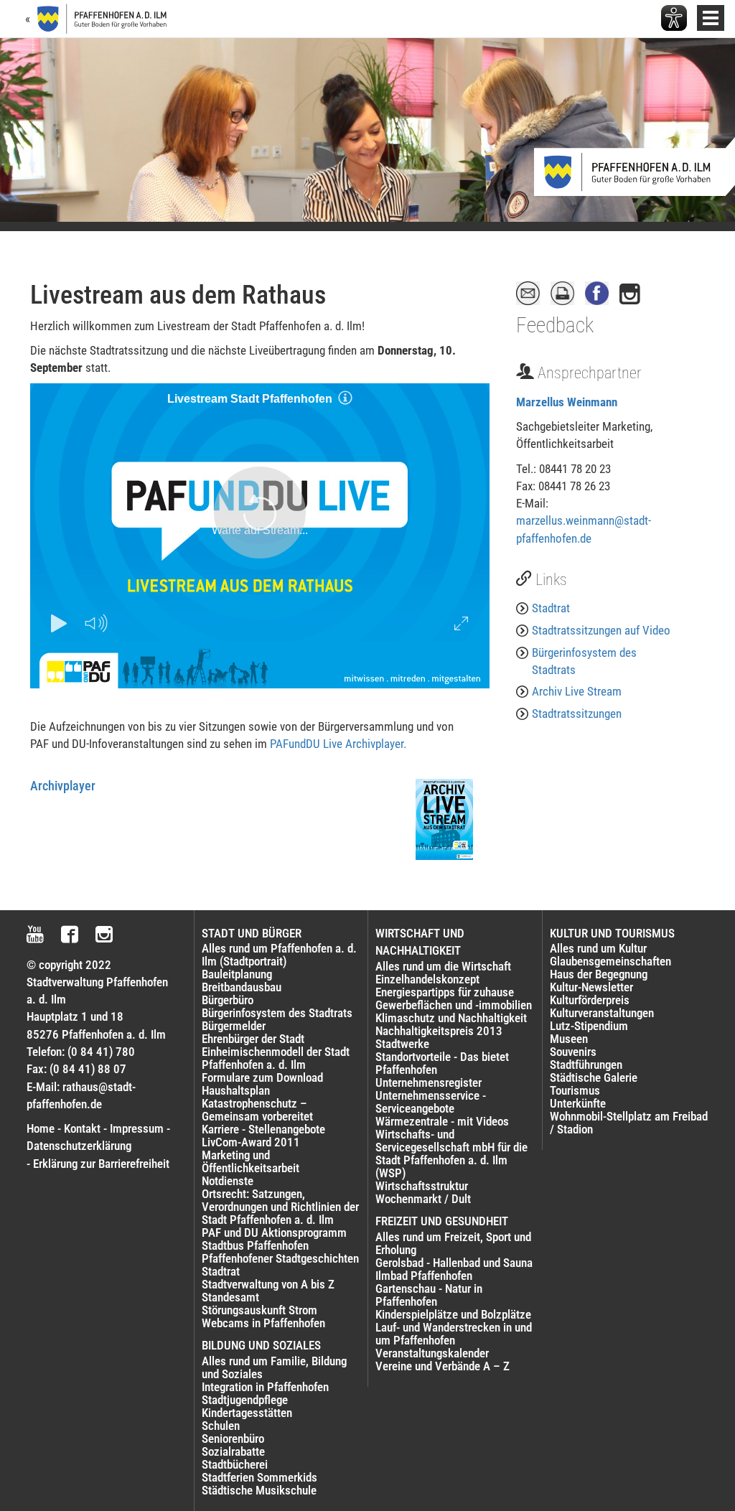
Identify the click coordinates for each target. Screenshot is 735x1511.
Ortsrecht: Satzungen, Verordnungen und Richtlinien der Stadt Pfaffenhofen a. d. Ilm (280, 1206)
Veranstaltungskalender (432, 1353)
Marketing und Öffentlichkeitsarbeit (250, 1161)
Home (41, 1128)
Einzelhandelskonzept (427, 979)
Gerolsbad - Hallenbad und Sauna (454, 1262)
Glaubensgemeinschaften (610, 961)
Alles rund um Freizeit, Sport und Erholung (453, 1243)
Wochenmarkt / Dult (423, 1198)
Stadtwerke (402, 1043)
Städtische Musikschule (259, 1490)
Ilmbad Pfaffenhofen (423, 1275)
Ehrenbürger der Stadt (253, 1038)
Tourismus (575, 1090)
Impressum (137, 1128)
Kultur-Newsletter (591, 987)
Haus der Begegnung (598, 974)
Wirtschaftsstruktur (421, 1185)
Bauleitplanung (237, 974)
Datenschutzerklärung (79, 1145)
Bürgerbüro (227, 999)
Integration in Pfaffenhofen (265, 1386)
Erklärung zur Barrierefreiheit (101, 1163)
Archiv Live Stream (577, 691)
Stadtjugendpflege (245, 1399)
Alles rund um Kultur (598, 948)
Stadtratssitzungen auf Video (601, 630)
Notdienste (227, 1180)
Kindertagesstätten (247, 1412)
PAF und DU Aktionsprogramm (274, 1232)
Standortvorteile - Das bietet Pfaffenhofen (442, 1063)
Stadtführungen (586, 1064)
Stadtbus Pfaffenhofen (255, 1245)
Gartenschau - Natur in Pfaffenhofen (428, 1295)
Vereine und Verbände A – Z (442, 1366)
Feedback (555, 325)
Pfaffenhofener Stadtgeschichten (280, 1258)
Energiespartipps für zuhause (444, 992)
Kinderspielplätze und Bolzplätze (453, 1314)
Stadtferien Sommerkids (259, 1477)
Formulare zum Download (262, 1077)
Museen (569, 1038)
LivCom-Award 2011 (251, 1142)
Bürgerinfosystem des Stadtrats (584, 661)
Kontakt (82, 1128)
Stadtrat (551, 608)
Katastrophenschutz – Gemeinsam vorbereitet (257, 1110)
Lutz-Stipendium (589, 1025)
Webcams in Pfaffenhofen (263, 1322)
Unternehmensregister (428, 1082)
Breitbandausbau (241, 987)
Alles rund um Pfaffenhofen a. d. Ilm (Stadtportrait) (279, 955)
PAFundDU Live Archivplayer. (338, 743)
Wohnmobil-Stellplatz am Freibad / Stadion (629, 1123)
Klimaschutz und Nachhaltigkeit (451, 1017)
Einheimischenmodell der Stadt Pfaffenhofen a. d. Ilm (276, 1058)
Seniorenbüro (233, 1438)
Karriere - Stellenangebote (263, 1129)
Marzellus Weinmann (566, 402)
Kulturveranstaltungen (602, 1012)
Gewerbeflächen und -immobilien (453, 1004)
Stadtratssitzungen (577, 713)
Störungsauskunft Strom (259, 1310)
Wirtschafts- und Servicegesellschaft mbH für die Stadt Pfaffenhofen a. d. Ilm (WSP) (451, 1153)
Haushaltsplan (236, 1090)
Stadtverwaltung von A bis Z (268, 1284)
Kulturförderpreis (589, 999)
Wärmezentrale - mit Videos (442, 1121)
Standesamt (230, 1297)
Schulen (221, 1425)
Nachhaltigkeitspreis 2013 (438, 1030)
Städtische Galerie (593, 1077)
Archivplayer (62, 785)
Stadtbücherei (235, 1464)
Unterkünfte (578, 1103)
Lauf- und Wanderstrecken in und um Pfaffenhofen (453, 1334)
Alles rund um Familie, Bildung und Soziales (274, 1367)
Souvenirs (573, 1051)
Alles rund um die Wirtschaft (443, 966)
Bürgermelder (234, 1025)
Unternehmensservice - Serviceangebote (430, 1102)
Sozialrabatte (233, 1451)
